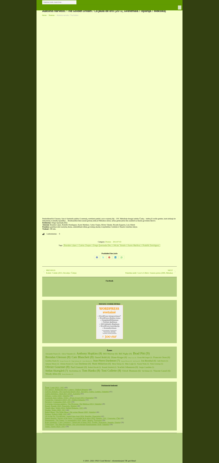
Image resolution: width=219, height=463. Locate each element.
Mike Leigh (130, 364)
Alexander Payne (52, 354)
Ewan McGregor (144, 357)
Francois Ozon (161, 357)
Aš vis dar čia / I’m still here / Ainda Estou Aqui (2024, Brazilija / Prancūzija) (73, 416)
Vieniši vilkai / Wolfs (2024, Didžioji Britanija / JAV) (64, 408)
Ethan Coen (132, 357)
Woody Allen (53, 374)
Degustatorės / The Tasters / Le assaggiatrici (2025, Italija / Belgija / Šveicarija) (73, 420)
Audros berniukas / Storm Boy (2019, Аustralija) (62, 394)
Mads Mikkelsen (101, 363)
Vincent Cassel (161, 370)
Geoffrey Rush (52, 361)
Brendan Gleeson (57, 357)
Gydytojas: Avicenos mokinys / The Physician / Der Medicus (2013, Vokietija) (73, 404)
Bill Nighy (125, 353)
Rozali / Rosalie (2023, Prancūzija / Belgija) (61, 406)
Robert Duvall (94, 367)
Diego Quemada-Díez (102, 245)
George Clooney (65, 361)
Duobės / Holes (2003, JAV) (55, 410)
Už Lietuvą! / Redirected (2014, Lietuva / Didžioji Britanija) (66, 390)
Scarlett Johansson (127, 367)
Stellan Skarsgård (56, 370)
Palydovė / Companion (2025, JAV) (58, 402)
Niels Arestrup (156, 364)
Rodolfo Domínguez (151, 245)
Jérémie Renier (66, 364)
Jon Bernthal (148, 360)
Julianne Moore (52, 364)
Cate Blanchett (83, 357)
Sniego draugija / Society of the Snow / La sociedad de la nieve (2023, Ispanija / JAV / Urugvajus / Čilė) (82, 418)
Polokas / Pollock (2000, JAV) (56, 414)
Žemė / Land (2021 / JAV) (54, 388)
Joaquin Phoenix (126, 361)
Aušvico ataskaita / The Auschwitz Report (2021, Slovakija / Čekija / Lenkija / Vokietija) (77, 392)
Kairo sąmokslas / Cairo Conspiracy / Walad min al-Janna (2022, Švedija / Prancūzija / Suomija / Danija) (82, 422)
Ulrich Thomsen (131, 370)
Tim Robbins (75, 371)
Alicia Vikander (68, 354)
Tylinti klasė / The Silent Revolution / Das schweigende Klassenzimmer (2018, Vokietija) (77, 424)
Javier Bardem (87, 361)
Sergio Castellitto (146, 367)
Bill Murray (110, 353)
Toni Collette (111, 370)
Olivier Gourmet (57, 367)
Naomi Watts (143, 364)
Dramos (108, 242)
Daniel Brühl (102, 357)
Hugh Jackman (76, 361)
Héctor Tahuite (119, 245)
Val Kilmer (147, 371)
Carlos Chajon (85, 245)
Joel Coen (136, 361)
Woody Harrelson (67, 374)
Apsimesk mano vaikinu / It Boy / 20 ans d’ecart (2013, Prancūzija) (69, 398)
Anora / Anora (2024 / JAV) (55, 427)
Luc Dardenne (83, 363)
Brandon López (70, 245)
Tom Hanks (91, 370)
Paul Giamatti (79, 367)
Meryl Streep (118, 364)
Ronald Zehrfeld (109, 367)
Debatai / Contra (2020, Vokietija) (57, 396)
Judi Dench (162, 361)
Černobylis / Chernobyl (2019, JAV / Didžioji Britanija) (65, 400)
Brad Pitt (141, 353)
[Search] (74, 2)
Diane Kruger (119, 357)
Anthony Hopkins (89, 353)
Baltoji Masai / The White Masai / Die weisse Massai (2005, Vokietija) (70, 412)
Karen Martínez (134, 245)
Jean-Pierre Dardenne (106, 360)
